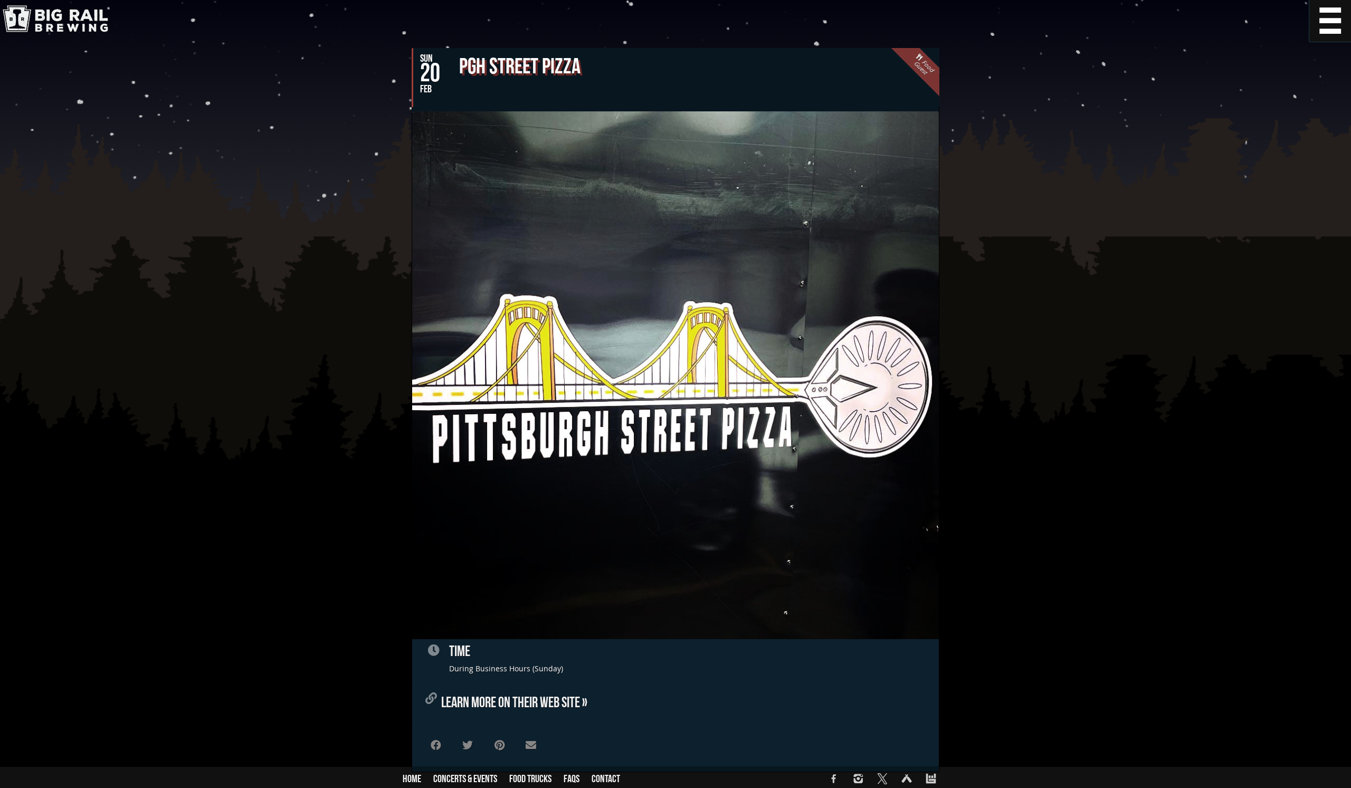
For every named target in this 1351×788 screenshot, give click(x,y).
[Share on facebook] (436, 745)
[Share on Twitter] (467, 745)
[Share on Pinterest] (499, 745)
